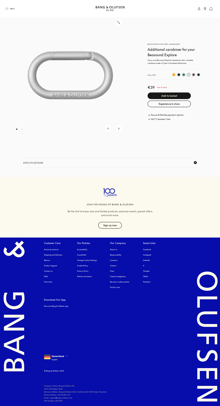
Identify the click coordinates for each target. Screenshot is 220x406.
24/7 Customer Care (160, 119)
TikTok (145, 276)
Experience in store (169, 103)
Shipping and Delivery (53, 255)
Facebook (147, 249)
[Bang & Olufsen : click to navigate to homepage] (110, 9)
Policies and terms (84, 276)
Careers (113, 266)
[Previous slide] (108, 128)
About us (113, 249)
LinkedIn (146, 260)
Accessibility (82, 249)
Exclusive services (51, 249)
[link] (199, 8)
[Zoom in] (119, 22)
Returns (47, 260)
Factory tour (115, 287)
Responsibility (115, 255)
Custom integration (118, 276)
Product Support (50, 266)
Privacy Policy (82, 271)
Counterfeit (81, 255)
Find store (48, 282)
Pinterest (146, 282)
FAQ (46, 276)
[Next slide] (119, 128)
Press (112, 271)
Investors (113, 260)
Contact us (48, 271)
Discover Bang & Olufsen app (56, 306)
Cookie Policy (82, 266)
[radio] (174, 75)
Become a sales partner (119, 282)
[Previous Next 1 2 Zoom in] (65, 74)
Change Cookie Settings (87, 260)
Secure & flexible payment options (167, 115)
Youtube (146, 271)
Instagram (147, 255)
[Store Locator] (205, 8)
